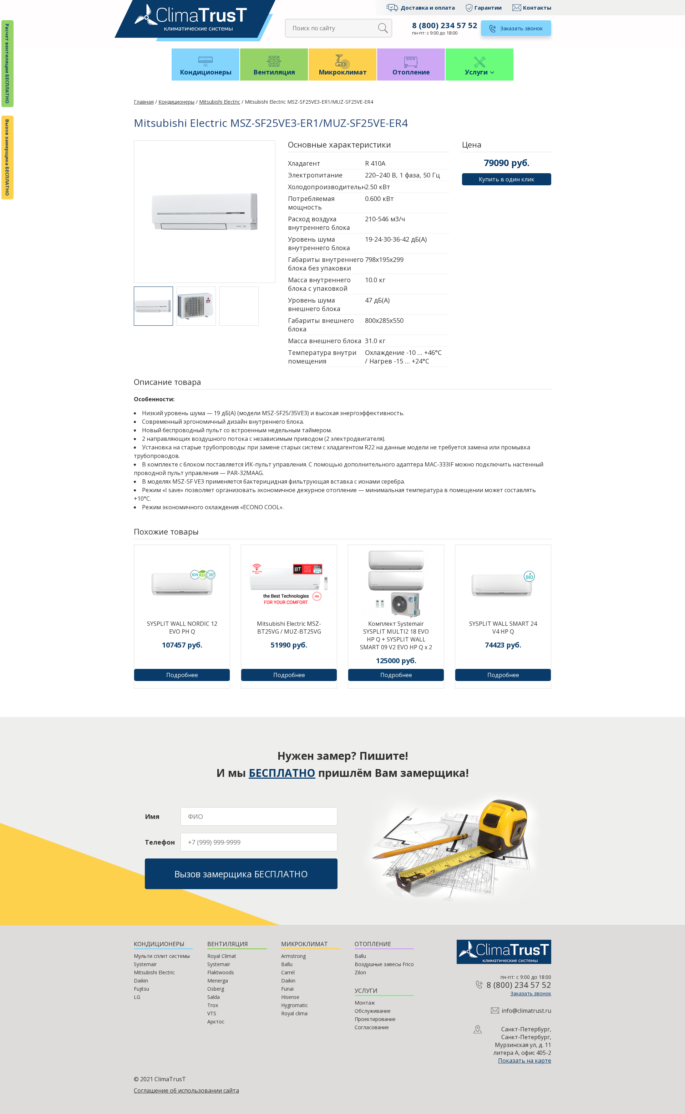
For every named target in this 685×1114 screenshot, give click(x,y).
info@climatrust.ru (526, 1011)
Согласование (372, 1027)
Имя (152, 816)
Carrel (288, 972)
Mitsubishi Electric (219, 101)
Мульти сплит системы (162, 956)
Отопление (411, 72)
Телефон (160, 842)
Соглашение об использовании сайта (186, 1090)
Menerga (217, 980)
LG (137, 997)
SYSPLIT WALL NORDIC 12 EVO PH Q (182, 627)
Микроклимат (343, 72)
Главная (144, 101)
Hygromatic (294, 1005)
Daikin (141, 980)
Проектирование (375, 1019)
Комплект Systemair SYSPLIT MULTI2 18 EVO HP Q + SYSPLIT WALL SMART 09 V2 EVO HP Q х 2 (396, 635)
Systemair (145, 964)
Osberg (215, 988)
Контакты (537, 7)
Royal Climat (221, 956)
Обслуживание (373, 1010)
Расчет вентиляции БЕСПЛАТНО (7, 64)
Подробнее (182, 675)
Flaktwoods (220, 972)
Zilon (360, 972)
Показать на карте (524, 1060)
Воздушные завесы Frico (384, 964)
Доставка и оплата (428, 7)
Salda (213, 997)
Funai (287, 988)
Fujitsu (141, 988)
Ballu (287, 964)
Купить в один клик (506, 179)
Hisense (290, 997)
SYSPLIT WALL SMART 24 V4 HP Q (503, 627)
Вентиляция (274, 72)
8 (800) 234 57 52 (444, 25)
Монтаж (365, 1002)
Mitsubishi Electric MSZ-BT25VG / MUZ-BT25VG (289, 627)
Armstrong (293, 956)
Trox (212, 1005)
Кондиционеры (206, 72)
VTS (211, 1013)
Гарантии (488, 7)
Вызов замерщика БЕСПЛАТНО (7, 157)
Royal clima (294, 1013)
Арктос (215, 1021)
